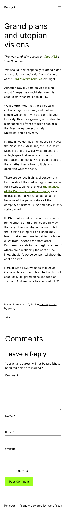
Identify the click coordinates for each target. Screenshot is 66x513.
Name (10, 416)
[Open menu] (60, 7)
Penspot (9, 7)
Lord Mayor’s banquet (27, 79)
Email (10, 432)
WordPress (55, 505)
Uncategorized (48, 304)
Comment (12, 375)
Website (10, 449)
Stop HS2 (50, 56)
